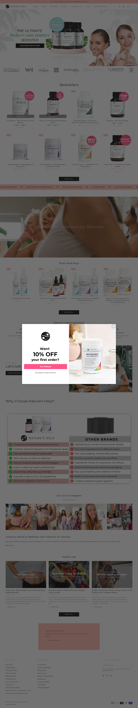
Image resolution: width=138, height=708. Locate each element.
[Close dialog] (113, 326)
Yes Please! (45, 366)
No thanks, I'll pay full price (45, 373)
